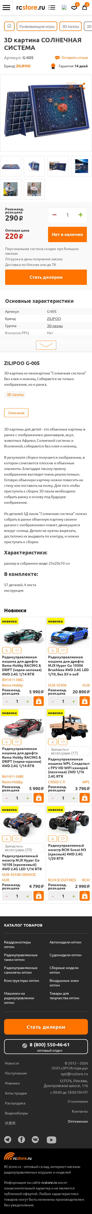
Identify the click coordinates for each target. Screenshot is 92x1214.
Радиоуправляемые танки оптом (21, 957)
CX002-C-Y (56, 782)
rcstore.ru (49, 1182)
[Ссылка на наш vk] (35, 1139)
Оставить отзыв (75, 57)
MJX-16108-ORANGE (19, 874)
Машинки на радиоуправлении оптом (19, 998)
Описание (16, 412)
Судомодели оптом (66, 954)
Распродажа (15, 1103)
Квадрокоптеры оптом (17, 944)
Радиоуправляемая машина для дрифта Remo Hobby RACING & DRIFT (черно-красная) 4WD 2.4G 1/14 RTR (21, 757)
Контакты (80, 1111)
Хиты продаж (16, 1093)
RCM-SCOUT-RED (62, 880)
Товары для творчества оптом (64, 995)
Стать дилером (46, 277)
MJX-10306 (57, 685)
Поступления (16, 1073)
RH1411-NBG (12, 680)
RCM (86, 880)
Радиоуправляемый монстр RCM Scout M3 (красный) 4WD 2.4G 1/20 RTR (67, 851)
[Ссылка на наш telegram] (7, 1139)
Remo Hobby (12, 685)
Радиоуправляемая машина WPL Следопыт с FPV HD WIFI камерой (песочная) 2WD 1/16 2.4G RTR (69, 767)
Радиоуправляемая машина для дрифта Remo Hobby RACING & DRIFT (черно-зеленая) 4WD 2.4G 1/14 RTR (22, 665)
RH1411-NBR (12, 776)
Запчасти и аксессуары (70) (18, 848)
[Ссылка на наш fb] (21, 1139)
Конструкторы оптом (21, 980)
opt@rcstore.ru (74, 1073)
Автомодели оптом (65, 942)
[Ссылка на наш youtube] (51, 1139)
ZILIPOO (54, 318)
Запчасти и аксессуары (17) (64, 751)
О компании (78, 1101)
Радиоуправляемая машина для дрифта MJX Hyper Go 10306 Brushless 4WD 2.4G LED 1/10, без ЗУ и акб (68, 665)
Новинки (15, 610)
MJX (86, 685)
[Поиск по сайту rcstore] (64, 7)
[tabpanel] (46, 109)
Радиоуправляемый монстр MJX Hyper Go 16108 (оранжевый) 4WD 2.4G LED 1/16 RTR (22, 862)
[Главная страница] (9, 26)
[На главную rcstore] (31, 7)
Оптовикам (78, 1121)
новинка (9, 621)
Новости (12, 1063)
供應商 (10, 1123)
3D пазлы (55, 325)
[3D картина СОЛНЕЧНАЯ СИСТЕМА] (10, 166)
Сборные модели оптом (64, 969)
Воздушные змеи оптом (64, 982)
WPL (86, 782)
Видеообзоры (16, 1113)
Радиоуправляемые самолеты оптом (21, 969)
